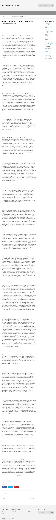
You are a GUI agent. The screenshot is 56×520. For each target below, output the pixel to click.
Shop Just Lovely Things (10, 518)
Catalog (9, 13)
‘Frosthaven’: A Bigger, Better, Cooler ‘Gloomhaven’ (49, 25)
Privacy (3, 513)
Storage (6, 493)
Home (3, 13)
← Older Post (5, 498)
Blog (15, 13)
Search (3, 511)
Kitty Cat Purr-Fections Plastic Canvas (48, 50)
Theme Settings (29, 511)
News (8, 16)
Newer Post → (33, 498)
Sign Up (51, 512)
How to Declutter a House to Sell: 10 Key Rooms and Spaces (49, 43)
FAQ (19, 13)
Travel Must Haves (49, 38)
